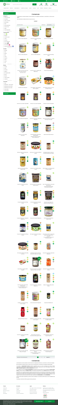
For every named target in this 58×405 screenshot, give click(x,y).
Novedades (5, 393)
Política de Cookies (33, 390)
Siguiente (48, 357)
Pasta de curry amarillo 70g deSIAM (22, 103)
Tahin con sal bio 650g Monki (35, 54)
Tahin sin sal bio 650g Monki (48, 38)
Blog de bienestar (46, 392)
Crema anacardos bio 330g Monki (35, 302)
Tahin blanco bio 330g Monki (22, 87)
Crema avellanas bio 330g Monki (23, 118)
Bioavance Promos (6, 390)
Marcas (4, 392)
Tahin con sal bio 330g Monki (22, 54)
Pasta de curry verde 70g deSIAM (35, 103)
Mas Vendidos (50, 24)
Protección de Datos (33, 389)
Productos (5, 389)
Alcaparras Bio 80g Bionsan (48, 302)
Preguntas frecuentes (33, 393)
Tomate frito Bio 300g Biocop (48, 70)
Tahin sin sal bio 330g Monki (22, 38)
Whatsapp (18, 392)
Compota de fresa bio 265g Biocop (35, 218)
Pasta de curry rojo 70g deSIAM (49, 103)
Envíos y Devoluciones (33, 392)
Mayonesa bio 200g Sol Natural (48, 134)
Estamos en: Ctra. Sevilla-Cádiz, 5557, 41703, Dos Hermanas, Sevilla (48, 388)
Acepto (49, 401)
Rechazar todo (39, 401)
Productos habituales (20, 393)
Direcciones (18, 390)
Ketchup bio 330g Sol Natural (22, 318)
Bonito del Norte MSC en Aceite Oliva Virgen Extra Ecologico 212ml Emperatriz (48, 235)
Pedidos (17, 389)
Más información (5, 403)
